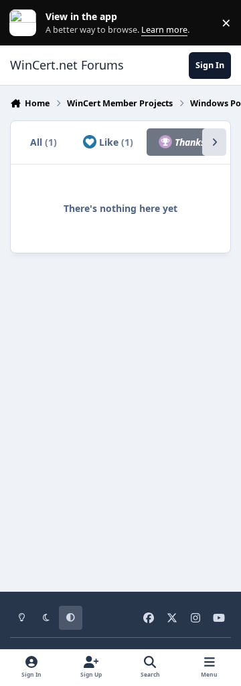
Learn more (26, 23)
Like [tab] (114, 142)
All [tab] (43, 142)
